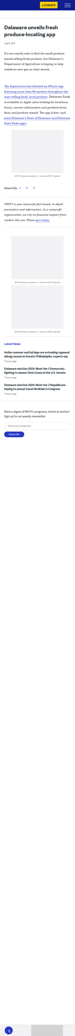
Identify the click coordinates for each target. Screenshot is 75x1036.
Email (34, 187)
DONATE (49, 5)
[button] (9, 1030)
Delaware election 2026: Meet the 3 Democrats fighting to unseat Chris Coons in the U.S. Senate (35, 371)
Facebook (20, 187)
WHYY (13, 5)
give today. (43, 220)
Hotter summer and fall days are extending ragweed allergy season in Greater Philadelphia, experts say (36, 354)
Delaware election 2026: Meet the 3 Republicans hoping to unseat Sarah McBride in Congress (35, 387)
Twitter (27, 187)
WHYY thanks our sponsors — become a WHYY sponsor (38, 176)
